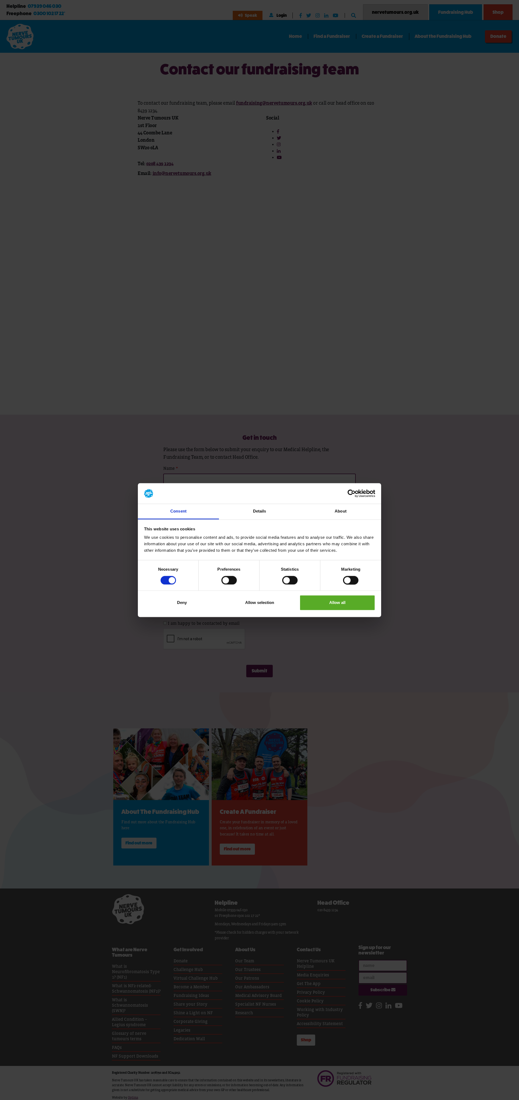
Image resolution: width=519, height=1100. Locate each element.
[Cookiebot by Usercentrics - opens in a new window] (351, 493)
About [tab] (341, 511)
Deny (182, 602)
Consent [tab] (178, 511)
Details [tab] (259, 511)
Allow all (337, 602)
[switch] (229, 580)
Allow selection (259, 602)
